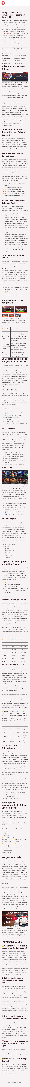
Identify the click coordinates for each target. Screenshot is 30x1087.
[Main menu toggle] (27, 2)
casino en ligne (10, 33)
